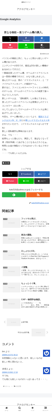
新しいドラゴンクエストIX (37, 120)
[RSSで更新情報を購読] (38, 194)
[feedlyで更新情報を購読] (14, 194)
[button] (42, 46)
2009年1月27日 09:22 (10, 355)
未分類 (7, 163)
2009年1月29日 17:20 (10, 372)
